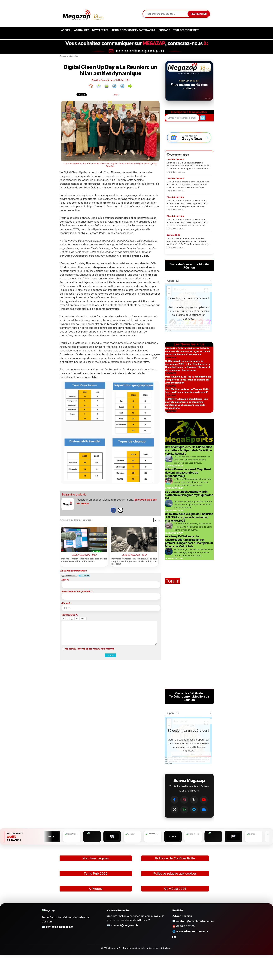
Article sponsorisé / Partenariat (133, 30)
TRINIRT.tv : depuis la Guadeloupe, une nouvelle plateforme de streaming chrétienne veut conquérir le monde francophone (186, 403)
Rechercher (199, 13)
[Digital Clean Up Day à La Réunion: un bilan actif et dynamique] (110, 382)
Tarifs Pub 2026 (95, 873)
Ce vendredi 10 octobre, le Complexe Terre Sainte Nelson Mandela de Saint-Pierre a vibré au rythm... (193, 526)
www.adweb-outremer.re (192, 931)
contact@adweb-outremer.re (195, 921)
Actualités (81, 30)
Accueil (66, 30)
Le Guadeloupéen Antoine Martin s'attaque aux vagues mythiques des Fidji (189, 495)
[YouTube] (204, 800)
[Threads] (174, 809)
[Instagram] (184, 800)
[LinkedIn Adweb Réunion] (174, 936)
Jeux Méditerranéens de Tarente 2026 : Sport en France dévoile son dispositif (187, 391)
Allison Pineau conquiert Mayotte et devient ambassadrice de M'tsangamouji (188, 472)
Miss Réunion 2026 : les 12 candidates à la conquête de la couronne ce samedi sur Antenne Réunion (188, 379)
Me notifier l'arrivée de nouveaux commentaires (89, 648)
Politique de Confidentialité (175, 858)
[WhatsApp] (184, 809)
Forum (172, 581)
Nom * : (65, 579)
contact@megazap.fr (59, 926)
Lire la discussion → (176, 172)
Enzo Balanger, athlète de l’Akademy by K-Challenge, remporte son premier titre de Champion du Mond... (193, 552)
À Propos (96, 889)
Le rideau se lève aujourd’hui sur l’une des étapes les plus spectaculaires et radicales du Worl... (193, 504)
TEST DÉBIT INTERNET (186, 30)
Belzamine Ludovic (73, 494)
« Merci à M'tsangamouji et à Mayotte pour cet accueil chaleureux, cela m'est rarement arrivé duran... (192, 482)
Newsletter (100, 30)
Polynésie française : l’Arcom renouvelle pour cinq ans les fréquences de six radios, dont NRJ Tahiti (134, 561)
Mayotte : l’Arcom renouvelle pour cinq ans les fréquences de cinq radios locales (84, 559)
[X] (194, 800)
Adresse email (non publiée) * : (76, 591)
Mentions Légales (95, 858)
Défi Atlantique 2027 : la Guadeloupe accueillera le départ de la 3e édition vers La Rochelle (188, 450)
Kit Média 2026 (175, 889)
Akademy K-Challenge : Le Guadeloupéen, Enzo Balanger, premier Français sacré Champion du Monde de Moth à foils (189, 541)
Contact (164, 30)
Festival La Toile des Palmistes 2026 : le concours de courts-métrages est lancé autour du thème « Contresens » (187, 351)
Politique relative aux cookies (175, 873)
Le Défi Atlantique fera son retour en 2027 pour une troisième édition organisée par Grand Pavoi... (192, 459)
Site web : (66, 603)
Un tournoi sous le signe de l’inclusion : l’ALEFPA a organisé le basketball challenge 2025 (189, 517)
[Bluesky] (204, 809)
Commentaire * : (69, 614)
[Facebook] (174, 800)
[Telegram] (194, 809)
